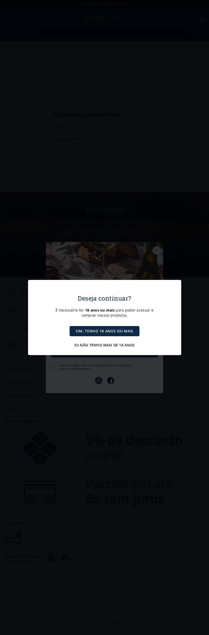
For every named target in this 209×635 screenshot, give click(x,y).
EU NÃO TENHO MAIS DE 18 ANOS (104, 345)
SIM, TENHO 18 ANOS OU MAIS (104, 331)
